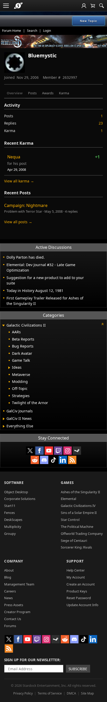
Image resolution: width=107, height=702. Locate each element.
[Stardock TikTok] (53, 460)
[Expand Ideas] (9, 367)
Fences (9, 512)
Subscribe (78, 668)
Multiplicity (12, 526)
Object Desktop (16, 492)
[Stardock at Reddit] (34, 460)
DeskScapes (13, 519)
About (9, 570)
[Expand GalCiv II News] (4, 419)
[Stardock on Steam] (77, 450)
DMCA (71, 693)
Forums (10, 625)
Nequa (13, 157)
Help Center (75, 570)
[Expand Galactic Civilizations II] (3, 326)
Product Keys (76, 591)
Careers (10, 591)
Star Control (70, 519)
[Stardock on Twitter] (30, 450)
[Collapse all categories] (102, 324)
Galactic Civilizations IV (78, 505)
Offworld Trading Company (82, 533)
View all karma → (19, 181)
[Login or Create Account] (84, 5)
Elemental (68, 498)
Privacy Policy (23, 693)
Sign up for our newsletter (31, 659)
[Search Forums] (101, 5)
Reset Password (78, 598)
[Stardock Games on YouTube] (49, 450)
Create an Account (80, 584)
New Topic (88, 21)
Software (14, 482)
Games (67, 482)
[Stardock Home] (18, 6)
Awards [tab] (48, 93)
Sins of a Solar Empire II (79, 512)
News (8, 598)
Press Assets (13, 605)
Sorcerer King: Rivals (76, 547)
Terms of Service (50, 693)
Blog (7, 577)
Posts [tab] (32, 93)
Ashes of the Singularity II (80, 492)
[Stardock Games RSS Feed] (72, 460)
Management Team (19, 584)
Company (13, 561)
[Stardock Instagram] (67, 450)
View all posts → (18, 221)
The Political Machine (77, 526)
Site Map (87, 693)
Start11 (9, 505)
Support (75, 561)
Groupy (10, 533)
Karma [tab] (64, 93)
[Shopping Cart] (93, 5)
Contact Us (12, 618)
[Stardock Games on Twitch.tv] (58, 450)
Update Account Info (82, 605)
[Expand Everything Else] (4, 426)
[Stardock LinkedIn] (63, 460)
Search (32, 30)
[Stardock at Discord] (44, 460)
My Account (75, 577)
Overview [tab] (15, 93)
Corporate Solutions (19, 498)
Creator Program (17, 612)
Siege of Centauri (74, 540)
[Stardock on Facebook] (39, 450)
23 (101, 123)
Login (47, 30)
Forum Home (11, 30)
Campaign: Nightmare (26, 205)
